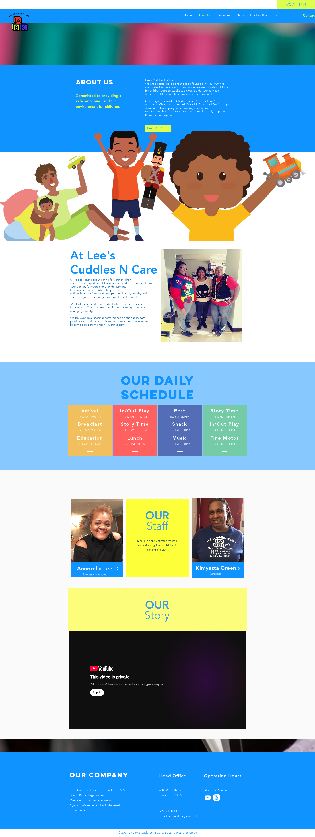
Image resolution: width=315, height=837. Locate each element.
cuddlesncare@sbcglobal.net (178, 816)
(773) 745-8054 (168, 811)
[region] (97, 538)
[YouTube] (207, 797)
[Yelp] (216, 797)
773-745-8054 (295, 4)
